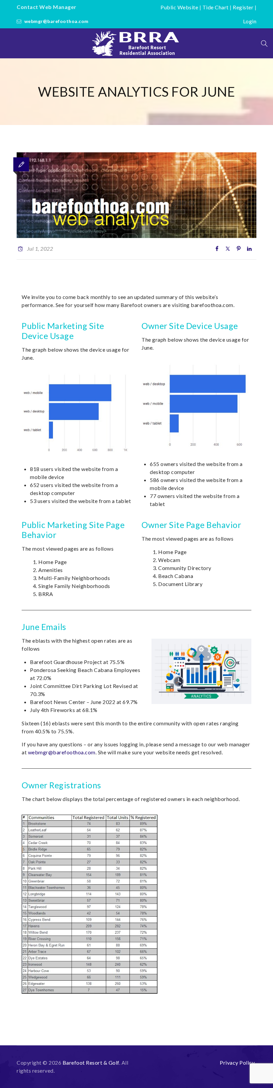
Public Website (179, 7)
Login (250, 21)
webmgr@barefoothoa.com (56, 21)
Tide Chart (215, 7)
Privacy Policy (237, 1062)
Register (243, 7)
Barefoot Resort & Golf (91, 1062)
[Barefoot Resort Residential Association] (136, 43)
